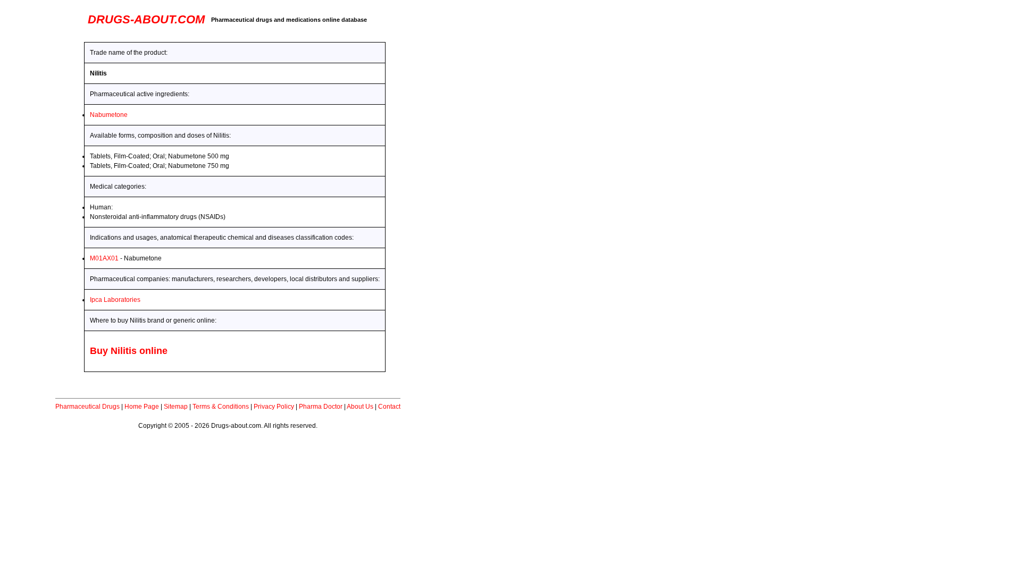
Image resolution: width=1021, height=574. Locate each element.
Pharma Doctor (320, 406)
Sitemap (176, 406)
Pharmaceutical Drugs (87, 406)
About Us (360, 406)
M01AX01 (104, 258)
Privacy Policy (274, 406)
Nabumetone (109, 115)
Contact (389, 406)
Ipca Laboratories (115, 299)
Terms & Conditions (221, 406)
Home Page (141, 406)
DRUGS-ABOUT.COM (146, 19)
